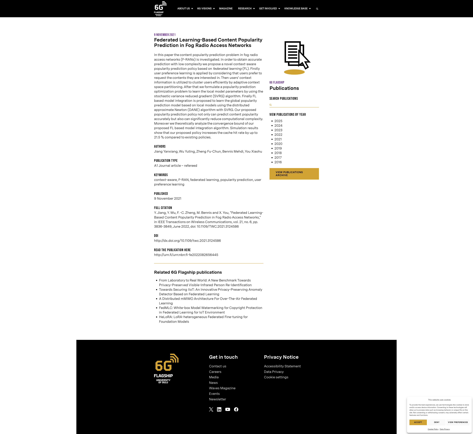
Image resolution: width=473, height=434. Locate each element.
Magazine (226, 8)
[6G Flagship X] (211, 409)
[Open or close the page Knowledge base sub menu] (310, 8)
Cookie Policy (433, 429)
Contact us (217, 366)
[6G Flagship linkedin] (219, 409)
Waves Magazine (222, 388)
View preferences (458, 422)
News (213, 383)
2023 (278, 130)
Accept (418, 422)
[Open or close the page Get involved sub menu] (279, 8)
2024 (278, 125)
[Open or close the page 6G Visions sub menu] (214, 8)
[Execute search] (270, 105)
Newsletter (217, 399)
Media (214, 377)
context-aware (165, 180)
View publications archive (289, 174)
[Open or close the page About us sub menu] (192, 8)
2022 (278, 135)
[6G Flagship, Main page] (166, 368)
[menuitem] (184, 9)
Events (214, 394)
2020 (278, 144)
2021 (278, 139)
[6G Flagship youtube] (227, 409)
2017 (278, 158)
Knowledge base (296, 8)
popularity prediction (236, 180)
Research (245, 8)
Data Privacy (445, 429)
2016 (278, 162)
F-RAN (183, 180)
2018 (278, 153)
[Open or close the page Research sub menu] (254, 8)
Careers (215, 372)
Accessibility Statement (282, 366)
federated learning (204, 180)
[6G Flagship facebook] (236, 409)
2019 (278, 148)
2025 (278, 121)
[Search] (317, 9)
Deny (436, 422)
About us (183, 8)
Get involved (268, 8)
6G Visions (204, 8)
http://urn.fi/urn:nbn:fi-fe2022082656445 (186, 255)
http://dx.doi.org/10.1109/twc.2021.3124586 (187, 241)
